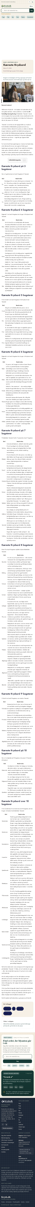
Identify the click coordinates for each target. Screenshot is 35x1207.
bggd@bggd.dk (23, 1158)
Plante (23, 17)
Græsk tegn (22, 1127)
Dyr (13, 17)
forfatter (22, 1065)
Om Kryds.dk (4, 1145)
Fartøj (20, 1129)
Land (20, 1117)
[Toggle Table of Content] (23, 160)
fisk (9, 1065)
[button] (1, 100)
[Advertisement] (17, 39)
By (19, 1120)
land (28, 1065)
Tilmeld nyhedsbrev (6, 14)
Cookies (3, 1152)
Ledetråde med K (12, 62)
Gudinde (21, 1124)
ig (32, 2)
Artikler (3, 1147)
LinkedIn (20, 1009)
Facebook (7, 1009)
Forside (3, 1202)
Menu (31, 6)
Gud (20, 1122)
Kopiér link (8, 1013)
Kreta (11, 1087)
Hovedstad (30, 17)
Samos (5, 1087)
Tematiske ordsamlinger (7, 1142)
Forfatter (21, 1115)
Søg (32, 10)
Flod (17, 17)
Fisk (8, 17)
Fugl (3, 17)
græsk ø (15, 1065)
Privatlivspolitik (5, 1149)
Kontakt (27, 1202)
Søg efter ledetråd (6, 1135)
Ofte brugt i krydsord (7, 1140)
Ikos (16, 1087)
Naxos (21, 1087)
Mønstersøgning (5, 1138)
